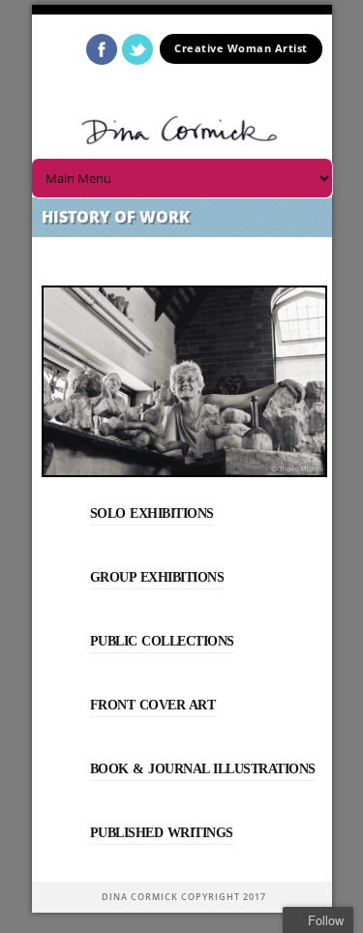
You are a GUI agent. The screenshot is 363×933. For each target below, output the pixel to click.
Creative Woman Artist (241, 48)
